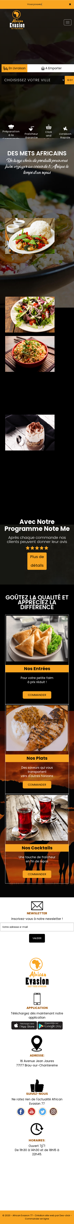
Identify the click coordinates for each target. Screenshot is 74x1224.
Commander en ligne (37, 1218)
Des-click (65, 1215)
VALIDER (37, 938)
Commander (37, 695)
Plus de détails (37, 561)
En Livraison (17, 68)
